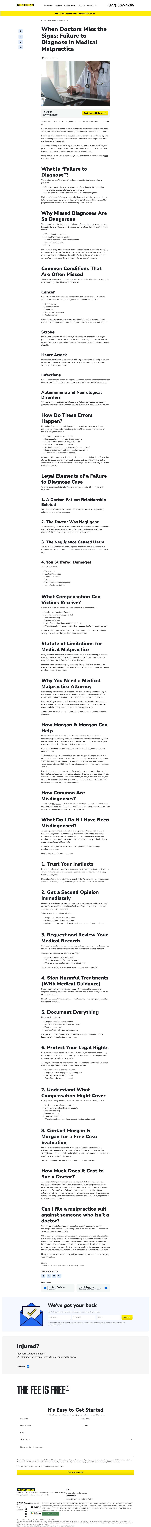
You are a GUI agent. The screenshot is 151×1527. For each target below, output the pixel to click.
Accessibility (70, 1499)
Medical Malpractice (60, 20)
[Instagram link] (26, 1514)
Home (43, 20)
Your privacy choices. (51, 1513)
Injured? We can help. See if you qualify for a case (75, 13)
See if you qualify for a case (95, 113)
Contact (90, 5)
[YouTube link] (26, 1511)
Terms (42, 1466)
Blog (49, 20)
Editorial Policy (86, 1499)
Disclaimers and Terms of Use (65, 1526)
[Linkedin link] (26, 1516)
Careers (76, 1493)
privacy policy (60, 1466)
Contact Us (83, 1493)
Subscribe (127, 1317)
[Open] (96, 5)
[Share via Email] (20, 47)
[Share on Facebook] (20, 31)
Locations (58, 5)
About (81, 5)
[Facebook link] (26, 1509)
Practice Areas (69, 5)
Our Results (48, 5)
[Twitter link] (26, 1506)
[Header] (25, 5)
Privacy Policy (73, 1322)
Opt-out (78, 1499)
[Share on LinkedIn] (20, 42)
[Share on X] (20, 37)
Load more (21, 1366)
